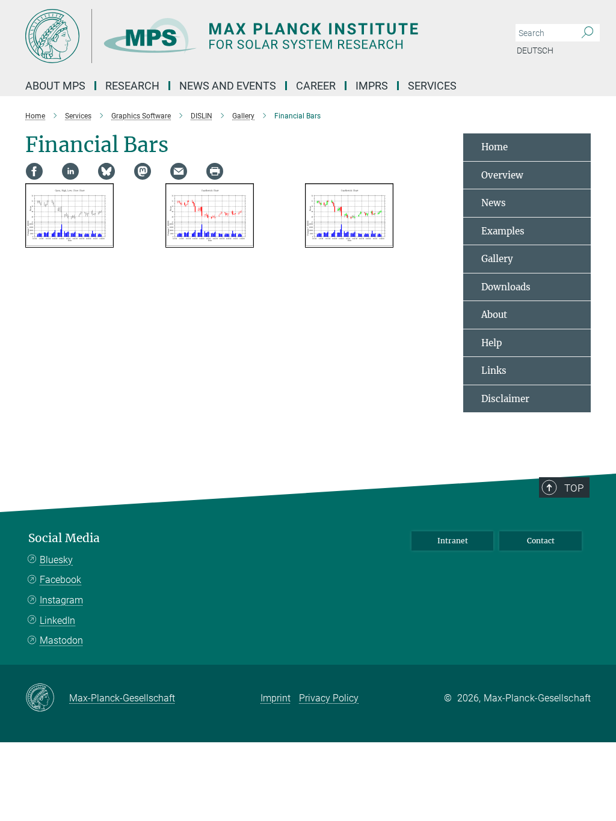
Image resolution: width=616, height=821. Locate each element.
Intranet (452, 540)
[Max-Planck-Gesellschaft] (47, 698)
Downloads (506, 287)
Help (491, 343)
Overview (502, 175)
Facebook (60, 579)
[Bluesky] (106, 171)
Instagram (61, 600)
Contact (541, 540)
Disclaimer (505, 398)
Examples (503, 231)
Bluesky (56, 560)
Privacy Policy (329, 698)
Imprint (275, 698)
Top (574, 488)
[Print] (215, 171)
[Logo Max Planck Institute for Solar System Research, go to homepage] (250, 36)
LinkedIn (57, 620)
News (493, 203)
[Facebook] (34, 171)
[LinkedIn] (70, 171)
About (494, 314)
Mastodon (61, 640)
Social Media (64, 538)
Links (494, 370)
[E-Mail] (179, 171)
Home (494, 147)
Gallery (497, 258)
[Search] (587, 33)
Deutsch (535, 50)
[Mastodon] (143, 171)
